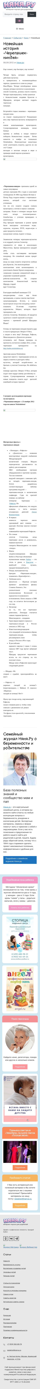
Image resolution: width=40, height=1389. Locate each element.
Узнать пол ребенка (20, 907)
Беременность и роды (11, 1265)
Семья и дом (8, 1294)
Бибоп (28, 559)
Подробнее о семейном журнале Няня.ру (17, 859)
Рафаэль (12, 503)
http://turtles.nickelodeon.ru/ (13, 348)
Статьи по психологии (11, 1283)
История (6, 1319)
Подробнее (20, 1067)
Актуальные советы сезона (13, 1302)
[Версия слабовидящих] (19, 20)
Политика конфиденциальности (15, 1330)
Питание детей (8, 1276)
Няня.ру (7, 807)
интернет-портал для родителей (15, 1224)
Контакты (8, 1337)
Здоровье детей (9, 1272)
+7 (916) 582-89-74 (14, 1344)
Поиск (32, 14)
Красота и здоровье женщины (14, 1290)
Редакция (7, 1315)
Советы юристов (9, 1298)
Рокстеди (29, 562)
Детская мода (8, 1287)
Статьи (7, 1254)
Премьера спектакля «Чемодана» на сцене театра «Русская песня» (20, 1133)
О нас (6, 1309)
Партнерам (7, 1327)
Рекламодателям (9, 1323)
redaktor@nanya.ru (22, 1199)
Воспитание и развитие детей (14, 1268)
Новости (6, 1261)
